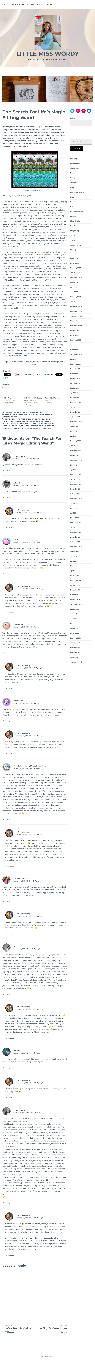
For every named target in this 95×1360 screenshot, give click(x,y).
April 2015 (74, 513)
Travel (72, 240)
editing (38, 419)
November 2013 (76, 595)
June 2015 (74, 503)
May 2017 (73, 431)
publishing (15, 426)
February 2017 (75, 441)
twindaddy (18, 701)
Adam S (16, 483)
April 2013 (74, 628)
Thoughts (49, 414)
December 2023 (76, 306)
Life (71, 206)
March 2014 (74, 575)
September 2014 (76, 547)
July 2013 (73, 614)
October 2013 (75, 599)
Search (72, 119)
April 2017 (74, 436)
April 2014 (74, 571)
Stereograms (9, 127)
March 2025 (74, 263)
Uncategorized (9, 417)
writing (47, 428)
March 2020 (74, 335)
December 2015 (75, 484)
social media (26, 428)
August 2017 (74, 426)
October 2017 (75, 417)
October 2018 (75, 378)
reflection (36, 426)
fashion (46, 419)
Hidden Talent (7, 398)
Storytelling (74, 231)
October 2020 (75, 330)
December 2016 (75, 450)
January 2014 (75, 585)
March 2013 (74, 633)
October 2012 (75, 657)
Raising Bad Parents (52, 398)
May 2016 (73, 465)
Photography (75, 221)
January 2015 (75, 527)
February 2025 (75, 268)
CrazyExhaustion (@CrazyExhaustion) (29, 766)
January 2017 (75, 446)
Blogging (73, 158)
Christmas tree (17, 419)
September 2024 (76, 277)
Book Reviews (75, 163)
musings (6, 424)
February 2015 (75, 523)
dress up (30, 419)
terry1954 (17, 1050)
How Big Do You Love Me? (51, 1329)
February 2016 (75, 474)
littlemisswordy (34, 412)
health (13, 421)
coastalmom (19, 456)
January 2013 (75, 643)
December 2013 (75, 590)
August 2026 (74, 258)
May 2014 (73, 566)
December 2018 (75, 369)
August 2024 (74, 282)
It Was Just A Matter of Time (17, 1329)
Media (49, 4)
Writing (73, 250)
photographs (47, 424)
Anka (15, 539)
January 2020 (75, 345)
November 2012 (75, 652)
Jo (14, 946)
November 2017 (75, 412)
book (7, 419)
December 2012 (75, 647)
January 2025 (75, 273)
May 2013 (73, 623)
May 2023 (73, 321)
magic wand (38, 421)
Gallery (73, 187)
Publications (37, 4)
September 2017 (76, 422)
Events (72, 173)
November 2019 (75, 350)
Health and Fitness (14, 414)
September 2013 (76, 604)
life (30, 421)
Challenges (74, 168)
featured (73, 182)
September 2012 (76, 662)
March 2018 (74, 398)
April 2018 (74, 393)
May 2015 (73, 508)
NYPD (27, 424)
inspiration (22, 421)
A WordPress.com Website (47, 1356)
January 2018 (75, 407)
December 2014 (75, 532)
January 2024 (75, 301)
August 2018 (74, 388)
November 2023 (76, 311)
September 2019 (76, 354)
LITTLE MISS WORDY (47, 53)
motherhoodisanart (22, 878)
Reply (37, 458)
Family (72, 178)
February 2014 (75, 580)
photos (6, 426)
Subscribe (76, 148)
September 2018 (76, 383)
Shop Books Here (20, 4)
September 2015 (76, 499)
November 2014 (75, 537)
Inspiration (29, 414)
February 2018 (75, 402)
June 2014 (74, 561)
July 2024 (73, 287)
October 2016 (75, 455)
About (5, 4)
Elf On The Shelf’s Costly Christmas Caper (33, 399)
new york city (17, 424)
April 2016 (74, 470)
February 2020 (75, 340)
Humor (72, 197)
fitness (5, 421)
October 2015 (75, 494)
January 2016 (75, 479)
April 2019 (74, 359)
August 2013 (74, 609)
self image (15, 428)
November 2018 (76, 374)
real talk (25, 426)
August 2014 (74, 551)
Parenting (74, 216)
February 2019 (75, 364)
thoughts (38, 428)
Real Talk (39, 414)
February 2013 (75, 638)
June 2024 (74, 292)
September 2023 (76, 316)
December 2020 (76, 325)
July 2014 (73, 556)
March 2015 (74, 518)
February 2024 (75, 297)
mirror (48, 421)
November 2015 (75, 489)
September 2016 (76, 460)
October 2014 (75, 542)
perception (35, 424)
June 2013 (74, 619)
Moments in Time (76, 211)
